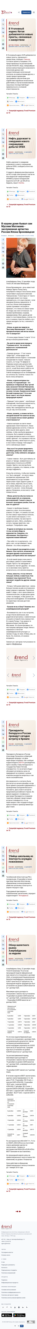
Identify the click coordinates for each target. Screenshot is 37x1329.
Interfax (21, 183)
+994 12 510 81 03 (6, 1241)
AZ (18, 1326)
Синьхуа (27, 59)
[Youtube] (15, 1307)
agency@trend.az (5, 1243)
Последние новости (7, 1252)
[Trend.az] (6, 12)
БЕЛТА (21, 763)
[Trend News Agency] (6, 1227)
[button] (3, 20)
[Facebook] (7, 1307)
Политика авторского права (9, 1295)
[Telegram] (18, 1307)
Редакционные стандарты (9, 1270)
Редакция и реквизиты (8, 1265)
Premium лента (5, 1255)
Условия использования (8, 1289)
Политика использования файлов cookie (13, 1297)
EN (15, 1326)
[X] (11, 1307)
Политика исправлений (8, 1273)
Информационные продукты (9, 1282)
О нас (3, 1262)
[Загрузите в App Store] (6, 1315)
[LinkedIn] (22, 1307)
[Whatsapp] (3, 1307)
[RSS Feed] (26, 1307)
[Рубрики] (34, 12)
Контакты (4, 1267)
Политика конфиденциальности (10, 1292)
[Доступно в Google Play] (19, 1315)
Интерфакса (23, 896)
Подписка (4, 1280)
